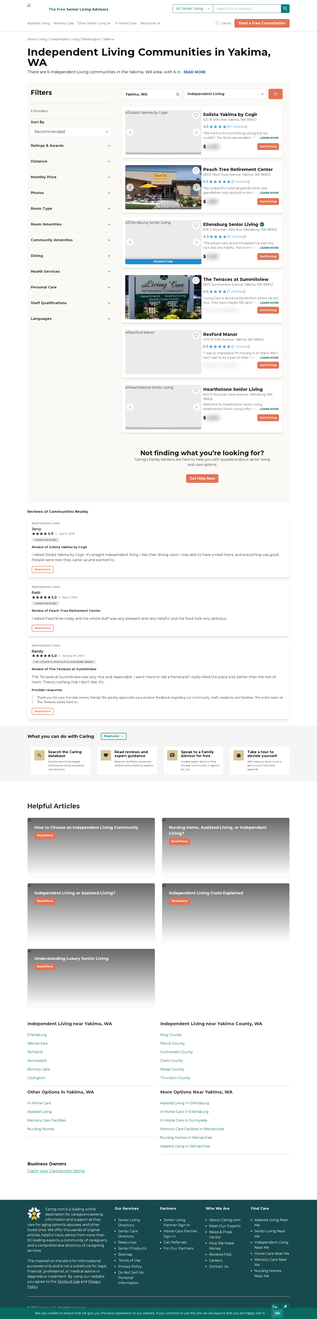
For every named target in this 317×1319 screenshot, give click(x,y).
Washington (91, 39)
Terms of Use (68, 1282)
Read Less (111, 736)
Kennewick (37, 1061)
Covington (36, 1078)
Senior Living (37, 39)
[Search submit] (275, 94)
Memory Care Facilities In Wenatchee (192, 1129)
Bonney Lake (38, 1069)
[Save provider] (196, 115)
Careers (215, 1260)
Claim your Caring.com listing (56, 1171)
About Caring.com (224, 1220)
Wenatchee (37, 1043)
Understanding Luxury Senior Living (71, 962)
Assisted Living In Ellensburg (184, 1103)
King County (171, 1035)
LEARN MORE (269, 137)
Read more (43, 569)
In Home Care (39, 1103)
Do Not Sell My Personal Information (131, 1277)
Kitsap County (172, 1069)
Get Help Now (202, 478)
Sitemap (125, 1254)
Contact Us (218, 1266)
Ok (277, 1313)
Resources (127, 1242)
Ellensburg (37, 1035)
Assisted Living (39, 1112)
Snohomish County (176, 1052)
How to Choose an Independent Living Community (86, 831)
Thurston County (175, 1078)
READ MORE (195, 72)
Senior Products (132, 1248)
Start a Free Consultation (262, 23)
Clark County (171, 1061)
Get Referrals (175, 1242)
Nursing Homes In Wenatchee (186, 1138)
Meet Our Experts (224, 1226)
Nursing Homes (40, 1129)
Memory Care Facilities (46, 1120)
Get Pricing (268, 146)
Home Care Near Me (271, 1254)
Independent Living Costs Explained (206, 897)
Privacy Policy (130, 1266)
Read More (45, 835)
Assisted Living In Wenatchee (185, 1146)
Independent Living (64, 39)
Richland (35, 1052)
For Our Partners (178, 1248)
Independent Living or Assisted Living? (75, 897)
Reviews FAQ (220, 1254)
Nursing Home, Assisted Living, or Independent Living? (218, 834)
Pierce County (172, 1043)
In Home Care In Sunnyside (183, 1120)
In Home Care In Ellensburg (184, 1112)
